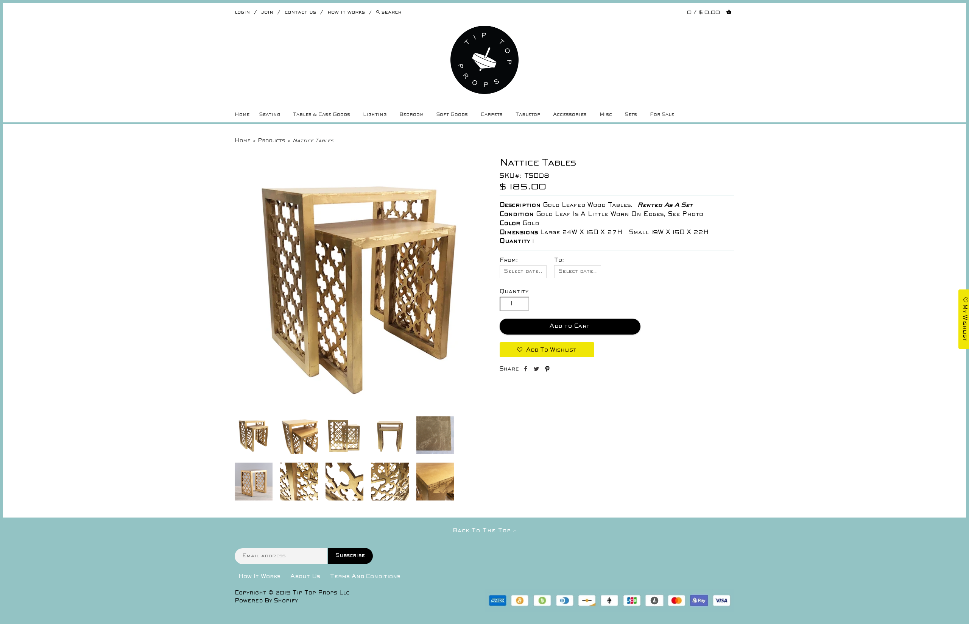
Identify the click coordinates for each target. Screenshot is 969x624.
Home (242, 115)
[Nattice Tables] (359, 409)
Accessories (570, 115)
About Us (305, 576)
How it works (346, 12)
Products (271, 140)
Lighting (374, 115)
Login (242, 12)
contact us (300, 12)
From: (509, 260)
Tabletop (528, 115)
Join (267, 12)
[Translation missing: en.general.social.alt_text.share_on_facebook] (526, 370)
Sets (631, 115)
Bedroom (411, 115)
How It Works (259, 576)
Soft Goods (452, 115)
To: (559, 260)
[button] (547, 349)
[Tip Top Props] (484, 31)
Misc (606, 115)
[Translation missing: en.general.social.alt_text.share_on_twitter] (537, 370)
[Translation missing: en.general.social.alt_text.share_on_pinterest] (547, 370)
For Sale (662, 115)
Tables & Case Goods (321, 115)
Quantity (514, 291)
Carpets (492, 115)
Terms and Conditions (365, 576)
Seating (269, 115)
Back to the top (483, 530)
